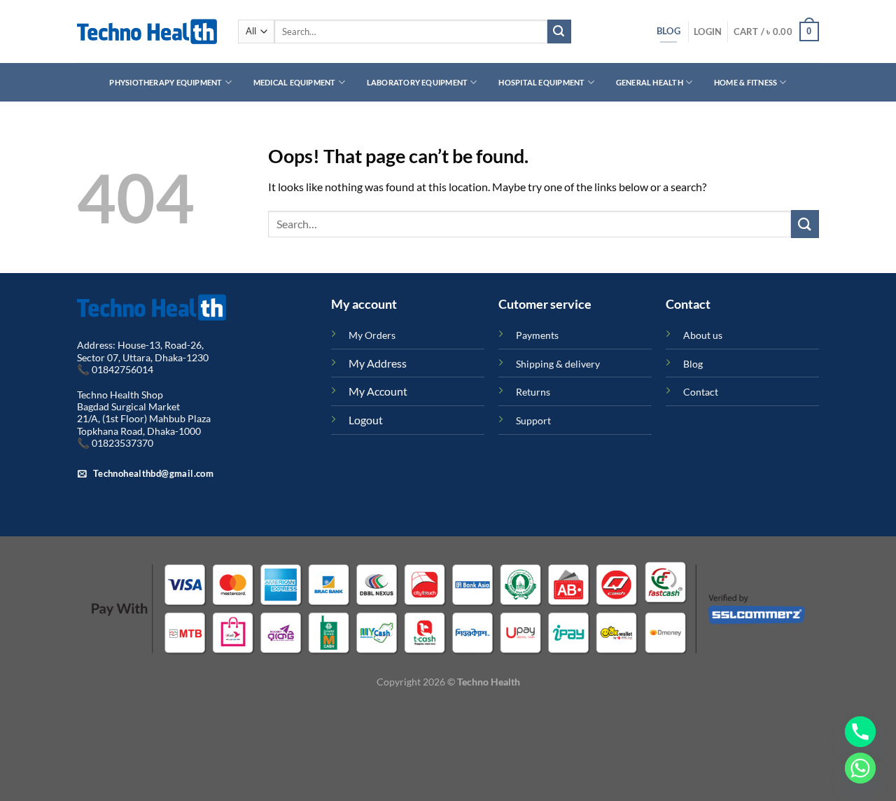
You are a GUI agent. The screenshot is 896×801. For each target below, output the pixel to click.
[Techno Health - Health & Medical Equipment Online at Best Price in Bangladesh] (147, 31)
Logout (366, 419)
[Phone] (860, 731)
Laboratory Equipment (417, 82)
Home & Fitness (745, 82)
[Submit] (559, 31)
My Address (378, 363)
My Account (378, 391)
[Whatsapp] (860, 768)
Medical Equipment (294, 82)
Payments (537, 335)
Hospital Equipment (541, 82)
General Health (649, 82)
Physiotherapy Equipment (165, 82)
